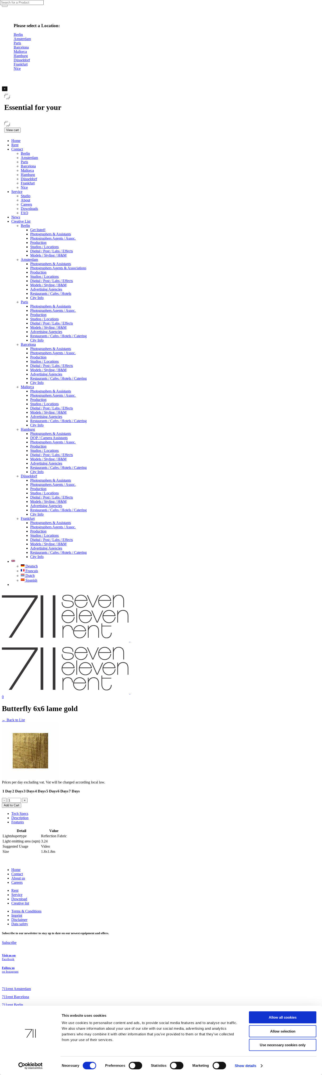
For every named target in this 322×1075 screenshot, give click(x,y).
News (15, 217)
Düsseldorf (29, 179)
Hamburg (28, 175)
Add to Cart (11, 805)
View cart (12, 130)
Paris (24, 162)
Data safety (19, 924)
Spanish (31, 580)
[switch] (135, 1065)
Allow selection (282, 1031)
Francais (31, 571)
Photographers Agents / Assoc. (53, 238)
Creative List (20, 221)
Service (16, 192)
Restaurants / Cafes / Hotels (50, 294)
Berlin (25, 153)
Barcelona (28, 166)
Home (16, 141)
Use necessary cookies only (282, 1045)
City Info (37, 298)
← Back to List (13, 720)
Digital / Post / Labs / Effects (51, 251)
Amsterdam (29, 158)
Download (19, 899)
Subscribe (9, 943)
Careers (26, 204)
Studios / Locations (44, 247)
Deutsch (31, 566)
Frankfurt (28, 183)
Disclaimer (19, 920)
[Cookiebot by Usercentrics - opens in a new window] (30, 1065)
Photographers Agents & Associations (58, 268)
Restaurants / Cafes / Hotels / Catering (58, 336)
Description (20, 818)
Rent (14, 145)
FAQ (24, 213)
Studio (25, 196)
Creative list (20, 903)
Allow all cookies (283, 1017)
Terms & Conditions (26, 911)
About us (18, 878)
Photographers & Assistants (50, 234)
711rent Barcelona (15, 997)
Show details (245, 1066)
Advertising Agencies (46, 289)
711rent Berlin (12, 1005)
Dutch (30, 576)
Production (38, 243)
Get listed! (37, 230)
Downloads (29, 209)
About (25, 200)
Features (17, 822)
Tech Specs (19, 814)
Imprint (16, 915)
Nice (24, 187)
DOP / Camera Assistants (49, 438)
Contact (17, 149)
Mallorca (27, 170)
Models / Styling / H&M (48, 255)
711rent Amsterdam (16, 989)
